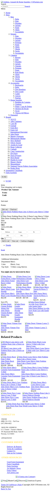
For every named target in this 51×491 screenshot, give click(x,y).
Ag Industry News (14, 468)
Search (27, 6)
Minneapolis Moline (18, 138)
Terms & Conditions (14, 449)
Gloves (18, 96)
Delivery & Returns (14, 447)
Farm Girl (14, 130)
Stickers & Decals (22, 109)
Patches (18, 98)
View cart (15, 241)
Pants (17, 28)
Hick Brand (14, 158)
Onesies (18, 66)
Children (13, 55)
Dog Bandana (20, 89)
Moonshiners (15, 164)
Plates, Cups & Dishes (23, 107)
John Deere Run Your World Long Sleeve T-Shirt (24, 406)
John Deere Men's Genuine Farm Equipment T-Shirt (10, 376)
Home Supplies (16, 100)
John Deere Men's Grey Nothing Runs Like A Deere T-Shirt (15, 388)
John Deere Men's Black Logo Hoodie (8, 295)
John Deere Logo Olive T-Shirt (41, 282)
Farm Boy (14, 128)
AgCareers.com (13, 473)
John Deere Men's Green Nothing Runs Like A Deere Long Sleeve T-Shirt (34, 376)
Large (20, 232)
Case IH (13, 124)
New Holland (15, 141)
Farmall (13, 126)
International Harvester (19, 132)
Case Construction (17, 151)
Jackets (18, 26)
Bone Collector (16, 147)
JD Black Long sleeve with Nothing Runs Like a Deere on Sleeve (12, 350)
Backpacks (19, 85)
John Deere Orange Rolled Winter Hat (6, 313)
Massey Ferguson (17, 136)
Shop (8, 15)
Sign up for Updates (14, 453)
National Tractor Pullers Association (23, 166)
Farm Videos (11, 470)
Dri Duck (14, 153)
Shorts (17, 49)
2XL (7, 235)
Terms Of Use (6, 485)
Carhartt (13, 149)
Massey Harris (15, 162)
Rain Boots (19, 72)
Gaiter (17, 94)
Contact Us (11, 451)
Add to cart (5, 241)
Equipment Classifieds (14, 170)
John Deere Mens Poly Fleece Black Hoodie (24, 295)
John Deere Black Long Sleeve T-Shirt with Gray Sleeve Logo (37, 349)
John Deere (14, 134)
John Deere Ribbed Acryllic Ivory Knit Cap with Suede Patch (39, 310)
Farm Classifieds (13, 464)
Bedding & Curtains (22, 102)
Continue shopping (27, 241)
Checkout (13, 209)
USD (8, 181)
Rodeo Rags (15, 168)
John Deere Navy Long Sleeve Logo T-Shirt (10, 398)
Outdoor (18, 104)
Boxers (18, 57)
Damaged (14, 115)
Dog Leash (19, 92)
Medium (7, 232)
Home (8, 13)
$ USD (4, 177)
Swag (17, 111)
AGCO (13, 119)
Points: (3, 205)
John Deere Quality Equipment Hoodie (19, 316)
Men (12, 17)
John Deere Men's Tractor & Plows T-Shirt (40, 296)
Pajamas (18, 43)
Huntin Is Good (16, 160)
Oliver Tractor (15, 143)
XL (34, 232)
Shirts (17, 30)
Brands (8, 117)
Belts (17, 19)
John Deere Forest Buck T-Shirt (8, 282)
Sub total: (4, 201)
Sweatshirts (19, 32)
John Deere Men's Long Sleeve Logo (40, 388)
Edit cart (5, 209)
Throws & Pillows (22, 113)
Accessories (14, 83)
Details (8, 245)
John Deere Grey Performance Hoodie (24, 282)
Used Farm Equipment (15, 462)
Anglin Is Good (16, 145)
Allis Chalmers (16, 121)
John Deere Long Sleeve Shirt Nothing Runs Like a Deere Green (31, 362)
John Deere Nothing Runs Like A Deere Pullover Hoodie (35, 398)
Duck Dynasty (15, 156)
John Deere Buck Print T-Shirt (7, 362)
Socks (17, 51)
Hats (17, 21)
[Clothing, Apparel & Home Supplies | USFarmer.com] (22, 2)
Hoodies (18, 23)
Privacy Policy (17, 485)
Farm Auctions (11, 173)
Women (13, 34)
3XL (21, 235)
